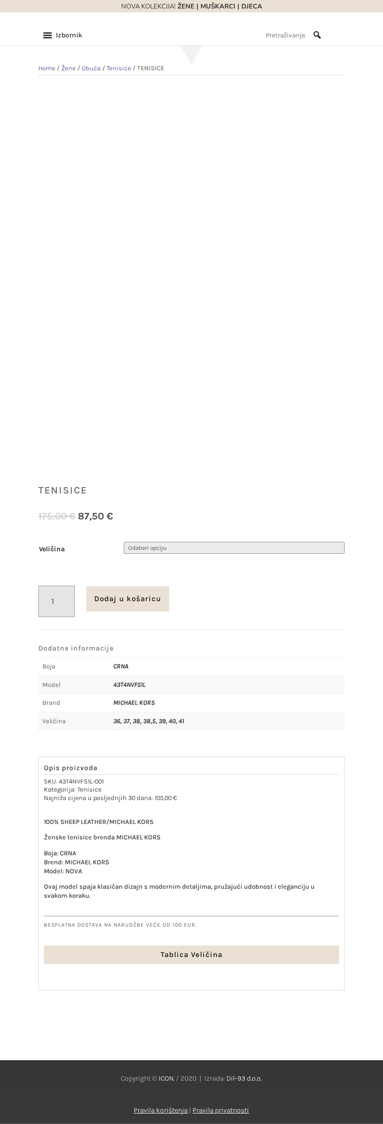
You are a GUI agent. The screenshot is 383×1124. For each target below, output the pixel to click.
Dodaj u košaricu (127, 598)
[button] (69, 35)
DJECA (251, 6)
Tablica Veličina (191, 954)
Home (46, 68)
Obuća (91, 68)
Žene (68, 68)
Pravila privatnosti (220, 1110)
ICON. (167, 1078)
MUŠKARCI (217, 6)
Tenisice (119, 68)
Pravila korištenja (161, 1110)
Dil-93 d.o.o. (244, 1078)
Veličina (52, 549)
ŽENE (185, 6)
